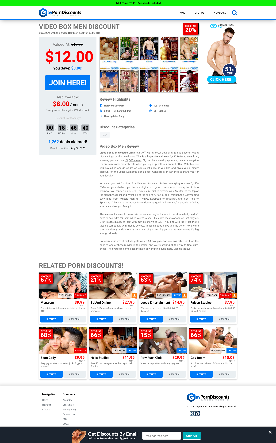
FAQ (65, 419)
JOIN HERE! (68, 83)
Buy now (51, 319)
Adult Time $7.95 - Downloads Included (138, 3)
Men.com (47, 302)
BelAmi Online (101, 302)
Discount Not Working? (68, 118)
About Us (67, 400)
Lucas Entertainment (155, 302)
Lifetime (199, 12)
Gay (105, 135)
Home (182, 12)
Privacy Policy (69, 409)
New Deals (220, 12)
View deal (74, 319)
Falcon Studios (201, 302)
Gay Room (198, 358)
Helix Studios (100, 358)
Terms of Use (69, 414)
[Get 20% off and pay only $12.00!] (149, 64)
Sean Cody (48, 358)
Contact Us (68, 404)
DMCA (66, 424)
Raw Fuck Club (151, 358)
